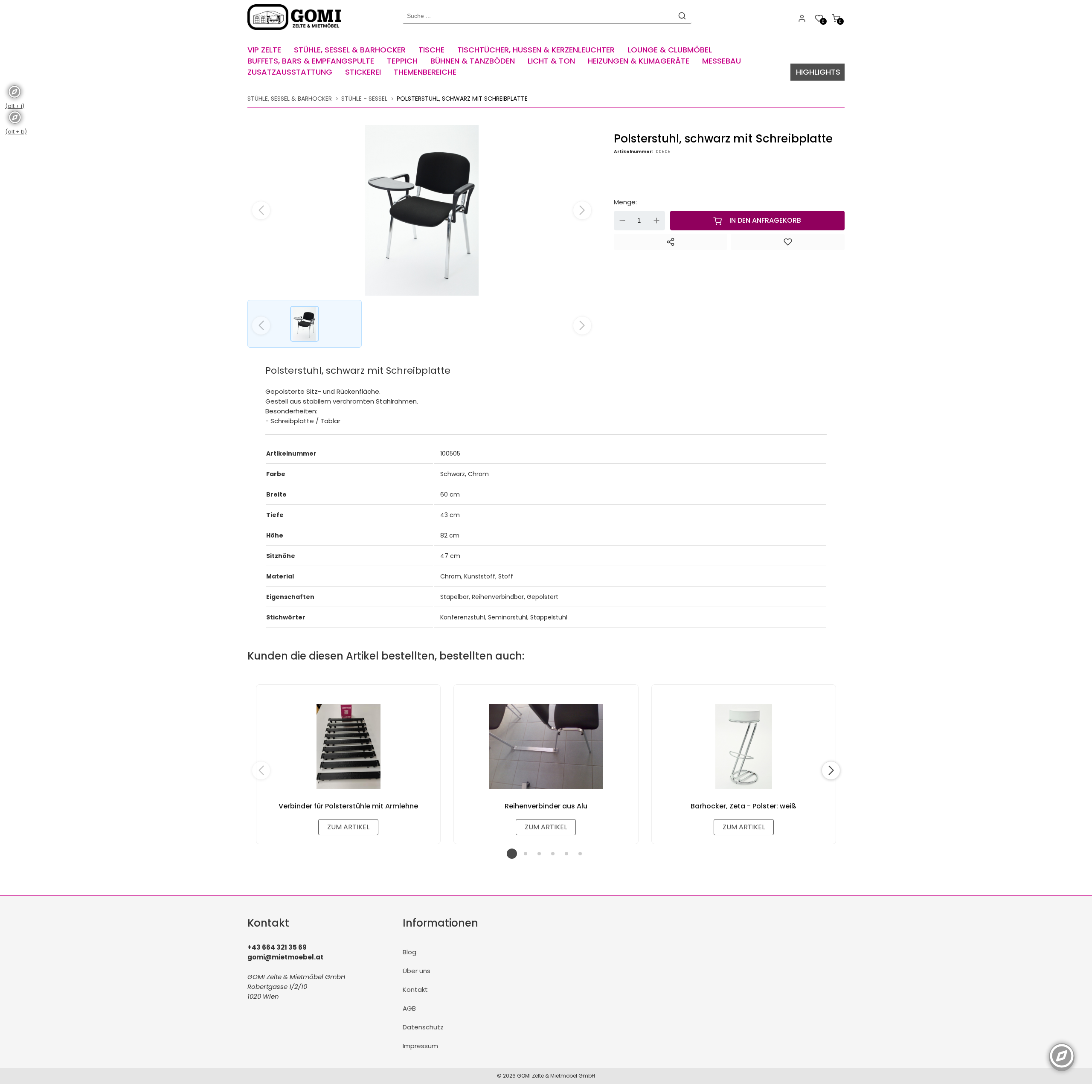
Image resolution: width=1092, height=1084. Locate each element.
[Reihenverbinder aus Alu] (546, 746)
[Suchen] (682, 16)
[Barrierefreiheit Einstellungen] (1062, 1051)
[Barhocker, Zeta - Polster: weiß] (744, 746)
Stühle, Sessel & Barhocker (289, 98)
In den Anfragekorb (765, 220)
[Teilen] (671, 242)
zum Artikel (348, 827)
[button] (582, 210)
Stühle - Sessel (364, 98)
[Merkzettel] (788, 242)
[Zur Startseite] (296, 31)
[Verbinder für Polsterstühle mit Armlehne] (348, 746)
